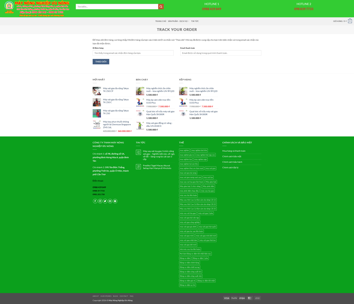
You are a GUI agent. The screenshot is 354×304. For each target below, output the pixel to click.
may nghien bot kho (199, 150)
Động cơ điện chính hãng (189, 263)
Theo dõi (101, 61)
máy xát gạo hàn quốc (207, 227)
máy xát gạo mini (186, 236)
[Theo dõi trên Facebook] (95, 201)
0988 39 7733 (99, 191)
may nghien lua (186, 159)
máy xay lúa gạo (207, 191)
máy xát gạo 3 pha (205, 213)
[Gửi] (161, 6)
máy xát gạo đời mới (188, 245)
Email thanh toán (187, 48)
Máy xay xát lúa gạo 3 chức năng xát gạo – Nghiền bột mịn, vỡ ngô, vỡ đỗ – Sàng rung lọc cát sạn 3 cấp (159, 155)
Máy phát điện (208, 186)
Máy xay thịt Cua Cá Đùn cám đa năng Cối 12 (198, 200)
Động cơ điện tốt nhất (206, 281)
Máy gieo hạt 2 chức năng (190, 186)
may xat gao (210, 168)
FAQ (131, 296)
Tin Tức (195, 21)
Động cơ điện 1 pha (200, 258)
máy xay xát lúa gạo (188, 213)
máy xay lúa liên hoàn (188, 195)
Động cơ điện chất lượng (189, 267)
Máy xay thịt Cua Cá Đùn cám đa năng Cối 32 (198, 209)
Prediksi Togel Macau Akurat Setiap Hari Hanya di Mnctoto (157, 166)
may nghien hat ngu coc (205, 155)
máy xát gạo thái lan (208, 240)
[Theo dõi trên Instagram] (100, 201)
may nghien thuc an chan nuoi (191, 168)
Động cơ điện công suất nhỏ (191, 276)
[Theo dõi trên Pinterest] (115, 201)
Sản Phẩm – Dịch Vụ (177, 21)
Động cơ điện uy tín (187, 285)
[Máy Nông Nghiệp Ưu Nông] (37, 8)
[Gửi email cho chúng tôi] (110, 201)
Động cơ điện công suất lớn (190, 272)
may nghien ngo (200, 159)
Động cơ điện (185, 258)
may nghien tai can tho (189, 164)
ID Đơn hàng (98, 48)
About (96, 296)
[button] (342, 21)
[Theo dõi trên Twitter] (105, 201)
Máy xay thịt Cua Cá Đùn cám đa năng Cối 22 (198, 204)
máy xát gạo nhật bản (188, 240)
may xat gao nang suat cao (190, 177)
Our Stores (106, 296)
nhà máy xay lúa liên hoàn (190, 249)
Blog (115, 296)
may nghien (184, 150)
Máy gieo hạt (211, 182)
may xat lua (208, 177)
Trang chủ (160, 21)
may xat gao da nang (188, 173)
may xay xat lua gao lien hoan (191, 182)
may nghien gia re (187, 155)
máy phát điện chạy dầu (189, 191)
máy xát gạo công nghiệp (190, 222)
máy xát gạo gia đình (188, 227)
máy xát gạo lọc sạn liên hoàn (191, 231)
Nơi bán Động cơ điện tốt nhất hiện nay (195, 254)
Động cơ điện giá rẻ (187, 281)
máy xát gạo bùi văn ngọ (189, 218)
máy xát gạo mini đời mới (206, 236)
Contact (124, 296)
